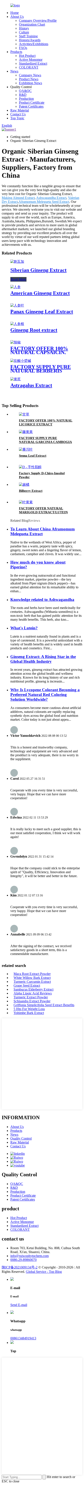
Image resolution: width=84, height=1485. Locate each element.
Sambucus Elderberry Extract (33, 989)
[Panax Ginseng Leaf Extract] (17, 305)
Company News (30, 75)
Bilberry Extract (30, 490)
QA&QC (25, 91)
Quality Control (21, 1138)
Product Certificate (31, 102)
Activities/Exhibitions (33, 44)
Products (16, 52)
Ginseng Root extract (33, 330)
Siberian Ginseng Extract (38, 270)
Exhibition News (30, 83)
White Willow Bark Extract (32, 978)
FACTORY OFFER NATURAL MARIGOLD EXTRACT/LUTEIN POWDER (43, 512)
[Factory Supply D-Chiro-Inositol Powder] (30, 467)
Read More (18, 279)
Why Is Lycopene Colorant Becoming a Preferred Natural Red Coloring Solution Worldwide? (45, 695)
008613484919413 (23, 1338)
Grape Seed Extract (27, 985)
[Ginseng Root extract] (17, 324)
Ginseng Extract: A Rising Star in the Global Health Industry (43, 659)
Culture (24, 32)
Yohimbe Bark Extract (29, 1013)
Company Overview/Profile (38, 20)
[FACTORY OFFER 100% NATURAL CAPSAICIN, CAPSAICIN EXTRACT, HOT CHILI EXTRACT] (15, 342)
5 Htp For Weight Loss (29, 1009)
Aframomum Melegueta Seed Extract (44, 201)
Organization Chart (32, 24)
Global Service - (37, 1271)
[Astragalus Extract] (15, 379)
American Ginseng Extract (40, 293)
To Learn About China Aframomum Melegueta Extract (42, 531)
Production (26, 98)
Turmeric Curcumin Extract (32, 981)
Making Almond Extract (18, 198)
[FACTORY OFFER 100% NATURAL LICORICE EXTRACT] (24, 414)
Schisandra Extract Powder (32, 1001)
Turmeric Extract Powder (31, 997)
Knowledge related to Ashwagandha (42, 599)
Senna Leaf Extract (32, 455)
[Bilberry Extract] (24, 484)
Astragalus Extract (31, 385)
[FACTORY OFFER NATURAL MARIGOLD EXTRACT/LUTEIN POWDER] (26, 502)
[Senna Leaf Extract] (26, 449)
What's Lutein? (24, 628)
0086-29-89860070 (23, 1260)
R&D (22, 95)
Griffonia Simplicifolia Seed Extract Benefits (44, 1005)
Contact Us (18, 114)
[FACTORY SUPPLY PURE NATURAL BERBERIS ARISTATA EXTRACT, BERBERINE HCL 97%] (20, 361)
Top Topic (17, 118)
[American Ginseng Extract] (15, 287)
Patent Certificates (31, 106)
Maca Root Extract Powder (32, 974)
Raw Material (19, 110)
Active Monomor (30, 59)
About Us (17, 16)
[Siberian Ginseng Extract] (17, 261)
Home (14, 13)
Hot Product (27, 55)
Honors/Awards (29, 40)
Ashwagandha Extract (51, 198)
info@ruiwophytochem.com (29, 1256)
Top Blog (55, 1271)
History (24, 28)
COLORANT (28, 67)
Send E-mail (18, 1305)
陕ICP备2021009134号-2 (19, 1267)
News (14, 71)
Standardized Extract (33, 63)
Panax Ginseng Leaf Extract (41, 311)
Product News (28, 79)
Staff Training (28, 36)
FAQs (23, 48)
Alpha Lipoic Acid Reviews (33, 993)
